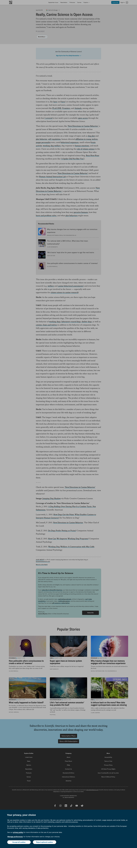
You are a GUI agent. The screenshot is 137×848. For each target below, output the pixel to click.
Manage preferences (15, 837)
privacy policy (18, 832)
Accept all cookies (18, 842)
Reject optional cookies (44, 842)
